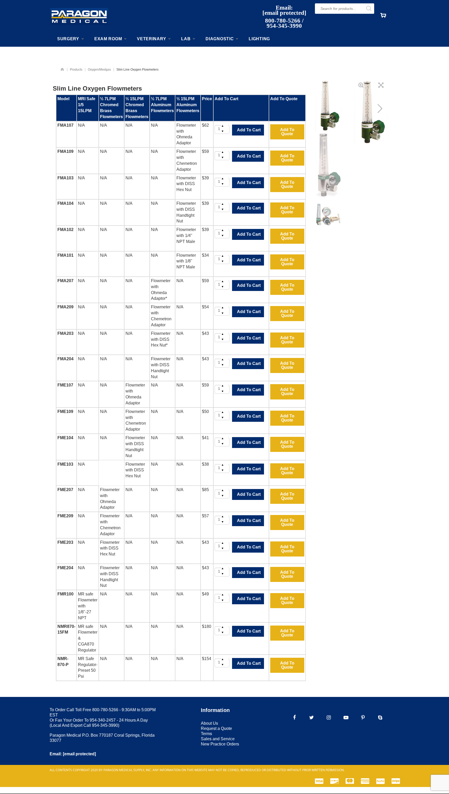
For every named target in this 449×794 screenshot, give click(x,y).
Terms (206, 733)
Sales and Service (218, 739)
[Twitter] (311, 717)
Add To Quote (287, 131)
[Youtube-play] (345, 717)
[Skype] (380, 717)
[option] (328, 106)
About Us (209, 723)
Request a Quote (216, 728)
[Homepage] (62, 69)
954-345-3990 (284, 26)
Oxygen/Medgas (99, 69)
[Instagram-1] (328, 717)
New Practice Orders (220, 744)
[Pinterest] (363, 717)
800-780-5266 (282, 20)
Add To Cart (249, 130)
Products (76, 69)
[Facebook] (294, 717)
